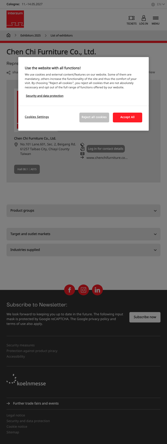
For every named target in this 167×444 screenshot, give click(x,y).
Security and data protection (44, 96)
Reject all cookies (94, 117)
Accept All (127, 117)
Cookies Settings (37, 117)
